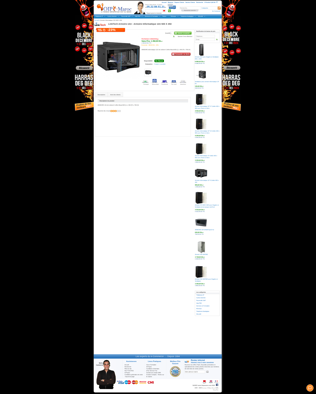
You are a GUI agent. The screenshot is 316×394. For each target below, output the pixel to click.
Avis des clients (115, 94)
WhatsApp (155, 84)
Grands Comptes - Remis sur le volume (155, 375)
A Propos (149, 366)
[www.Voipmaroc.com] (114, 7)
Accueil (96, 20)
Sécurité (200, 16)
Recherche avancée (190, 10)
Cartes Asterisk (112, 16)
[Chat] (310, 388)
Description (101, 94)
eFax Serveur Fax (151, 370)
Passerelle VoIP (125, 16)
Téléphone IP (99, 16)
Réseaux (173, 16)
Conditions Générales (152, 368)
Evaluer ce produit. (160, 64)
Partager (146, 84)
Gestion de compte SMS (153, 372)
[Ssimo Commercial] (106, 388)
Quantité (167, 33)
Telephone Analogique (187, 16)
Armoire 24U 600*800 (201, 254)
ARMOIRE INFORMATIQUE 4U (204, 229)
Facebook (164, 84)
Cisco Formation (151, 364)
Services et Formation (151, 16)
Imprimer (183, 84)
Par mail (174, 84)
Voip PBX (137, 16)
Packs (164, 16)
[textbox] (190, 8)
